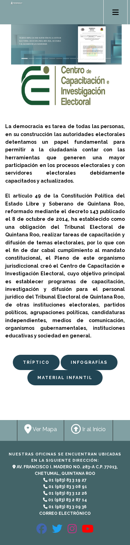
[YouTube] (88, 532)
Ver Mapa (44, 429)
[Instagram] (72, 532)
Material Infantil (65, 377)
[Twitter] (57, 532)
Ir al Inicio (93, 429)
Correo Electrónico (65, 513)
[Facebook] (41, 532)
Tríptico (36, 362)
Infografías (89, 362)
